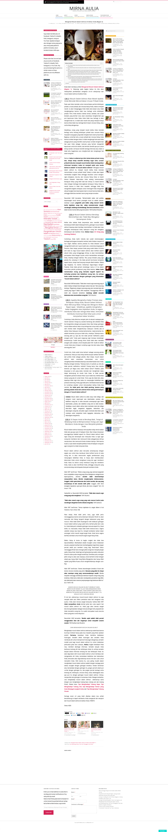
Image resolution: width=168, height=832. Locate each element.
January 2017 (47, 412)
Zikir (54, 239)
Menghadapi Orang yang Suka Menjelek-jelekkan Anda (96, 730)
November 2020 (48, 385)
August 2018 (47, 401)
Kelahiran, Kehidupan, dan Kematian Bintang (118, 290)
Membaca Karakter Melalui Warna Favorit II (118, 134)
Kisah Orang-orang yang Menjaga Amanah (118, 389)
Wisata (51, 239)
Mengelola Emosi (115, 23)
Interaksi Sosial (104, 23)
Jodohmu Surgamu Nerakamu (50, 256)
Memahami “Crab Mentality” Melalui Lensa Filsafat (118, 213)
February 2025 (48, 382)
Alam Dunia (55, 209)
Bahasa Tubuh (47, 213)
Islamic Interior (55, 220)
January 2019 (47, 396)
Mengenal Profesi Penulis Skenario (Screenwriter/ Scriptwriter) (54, 192)
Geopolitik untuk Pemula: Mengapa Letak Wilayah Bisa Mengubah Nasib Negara (56, 281)
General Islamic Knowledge (82, 23)
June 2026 (47, 379)
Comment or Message (77, 804)
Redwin (50, 235)
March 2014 (47, 439)
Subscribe (49, 812)
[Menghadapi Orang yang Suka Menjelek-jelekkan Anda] (97, 724)
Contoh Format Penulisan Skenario (106, 806)
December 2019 (48, 392)
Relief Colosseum (48, 270)
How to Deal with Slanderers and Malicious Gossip (56, 119)
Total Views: (48, 364)
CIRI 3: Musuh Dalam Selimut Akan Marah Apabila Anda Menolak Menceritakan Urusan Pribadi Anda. (83, 66)
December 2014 (48, 436)
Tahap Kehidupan (55, 237)
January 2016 (47, 425)
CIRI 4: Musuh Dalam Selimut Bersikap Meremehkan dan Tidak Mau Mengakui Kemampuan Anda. (84, 68)
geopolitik (54, 215)
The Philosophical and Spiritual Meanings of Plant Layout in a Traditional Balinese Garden (55, 129)
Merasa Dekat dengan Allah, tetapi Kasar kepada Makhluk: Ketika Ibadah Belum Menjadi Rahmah (118, 40)
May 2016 (47, 418)
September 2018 (48, 400)
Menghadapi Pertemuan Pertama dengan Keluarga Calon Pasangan (118, 314)
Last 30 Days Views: (49, 361)
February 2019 (48, 395)
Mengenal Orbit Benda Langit (55, 178)
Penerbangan (58, 229)
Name (73, 792)
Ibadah (46, 217)
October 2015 (47, 429)
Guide (58, 215)
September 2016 (48, 417)
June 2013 (47, 444)
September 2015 (48, 431)
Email (73, 799)
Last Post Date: (48, 367)
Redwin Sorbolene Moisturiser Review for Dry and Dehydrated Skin (56, 139)
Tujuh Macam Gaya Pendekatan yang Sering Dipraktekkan (118, 126)
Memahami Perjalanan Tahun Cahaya (117, 275)
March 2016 (47, 422)
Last (80, 796)
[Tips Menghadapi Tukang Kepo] (84, 724)
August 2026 (47, 376)
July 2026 (46, 378)
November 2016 (48, 414)
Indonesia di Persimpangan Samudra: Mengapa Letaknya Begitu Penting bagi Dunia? (56, 296)
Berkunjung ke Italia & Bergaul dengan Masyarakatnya (117, 429)
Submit (73, 816)
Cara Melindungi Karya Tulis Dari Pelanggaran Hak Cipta (81, 744)
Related (67, 83)
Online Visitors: (48, 354)
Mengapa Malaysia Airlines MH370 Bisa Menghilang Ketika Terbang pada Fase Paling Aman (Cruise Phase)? (56, 326)
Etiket (45, 215)
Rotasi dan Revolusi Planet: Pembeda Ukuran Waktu (118, 259)
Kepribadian (109, 23)
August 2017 (47, 407)
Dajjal (56, 213)
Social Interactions (92, 23)
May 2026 (47, 381)
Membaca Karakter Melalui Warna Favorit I (118, 142)
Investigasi (49, 220)
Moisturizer (52, 229)
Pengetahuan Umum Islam (52, 232)
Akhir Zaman (46, 209)
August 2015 (47, 433)
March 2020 (47, 389)
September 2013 (48, 442)
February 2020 (48, 390)
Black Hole (52, 213)
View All (60, 243)
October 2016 (47, 415)
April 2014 (47, 437)
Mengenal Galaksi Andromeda (116, 250)
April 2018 (47, 403)
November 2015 (48, 428)
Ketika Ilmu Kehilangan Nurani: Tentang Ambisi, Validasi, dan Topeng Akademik (118, 203)
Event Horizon (49, 215)
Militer (60, 228)
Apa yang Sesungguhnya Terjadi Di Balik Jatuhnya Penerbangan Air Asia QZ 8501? (56, 317)
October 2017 (47, 406)
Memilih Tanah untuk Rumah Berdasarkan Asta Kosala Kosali (55, 158)
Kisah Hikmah (48, 226)
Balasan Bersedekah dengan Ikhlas (117, 373)
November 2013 (48, 440)
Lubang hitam (57, 226)
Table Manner (48, 237)
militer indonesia (47, 229)
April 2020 (47, 387)
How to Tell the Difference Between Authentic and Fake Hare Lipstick (56, 102)
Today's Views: (48, 356)
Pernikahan (51, 233)
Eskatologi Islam (59, 213)
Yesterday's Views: (49, 357)
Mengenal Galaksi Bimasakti (116, 283)
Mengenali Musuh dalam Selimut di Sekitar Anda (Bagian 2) (118, 189)
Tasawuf (47, 239)
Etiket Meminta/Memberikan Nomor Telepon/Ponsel (118, 323)
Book (61, 244)
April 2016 (47, 420)
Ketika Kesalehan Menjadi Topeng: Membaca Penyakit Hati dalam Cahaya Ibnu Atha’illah (118, 51)
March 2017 (47, 409)
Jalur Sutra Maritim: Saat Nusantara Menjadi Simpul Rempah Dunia (56, 289)
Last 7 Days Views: (49, 359)
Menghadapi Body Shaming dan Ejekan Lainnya (109, 801)
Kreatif (53, 226)
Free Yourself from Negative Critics (55, 110)
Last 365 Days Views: (50, 362)
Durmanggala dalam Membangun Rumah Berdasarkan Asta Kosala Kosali (118, 352)
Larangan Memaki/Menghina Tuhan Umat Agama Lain (118, 80)
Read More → (53, 347)
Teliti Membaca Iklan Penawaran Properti (117, 343)
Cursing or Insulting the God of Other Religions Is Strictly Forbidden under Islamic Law (56, 84)
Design (53, 344)
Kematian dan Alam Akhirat (53, 222)
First (72, 796)
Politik (57, 233)
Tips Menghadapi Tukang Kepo (89, 684)
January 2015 (47, 434)
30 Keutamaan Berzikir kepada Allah (118, 88)
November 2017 (48, 404)
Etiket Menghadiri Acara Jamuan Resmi (118, 331)
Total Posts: (48, 365)
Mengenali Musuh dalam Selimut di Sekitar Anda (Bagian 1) (69, 730)
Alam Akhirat (50, 209)
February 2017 (48, 411)
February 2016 (48, 423)
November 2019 (48, 393)
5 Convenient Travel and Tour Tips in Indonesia (56, 93)
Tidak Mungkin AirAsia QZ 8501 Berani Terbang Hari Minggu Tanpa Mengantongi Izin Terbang (56, 309)
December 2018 (48, 398)
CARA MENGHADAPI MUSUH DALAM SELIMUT (78, 82)
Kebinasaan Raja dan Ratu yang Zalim (107, 795)
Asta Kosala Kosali (54, 211)
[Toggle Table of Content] (100, 63)
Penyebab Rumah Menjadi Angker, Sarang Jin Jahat (109, 793)
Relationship (56, 235)
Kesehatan (56, 224)
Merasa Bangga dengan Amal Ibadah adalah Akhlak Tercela (118, 61)
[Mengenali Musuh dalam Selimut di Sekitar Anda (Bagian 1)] (70, 724)
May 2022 (47, 384)
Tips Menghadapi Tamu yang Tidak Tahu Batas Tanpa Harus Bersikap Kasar (118, 304)
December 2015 (48, 426)
